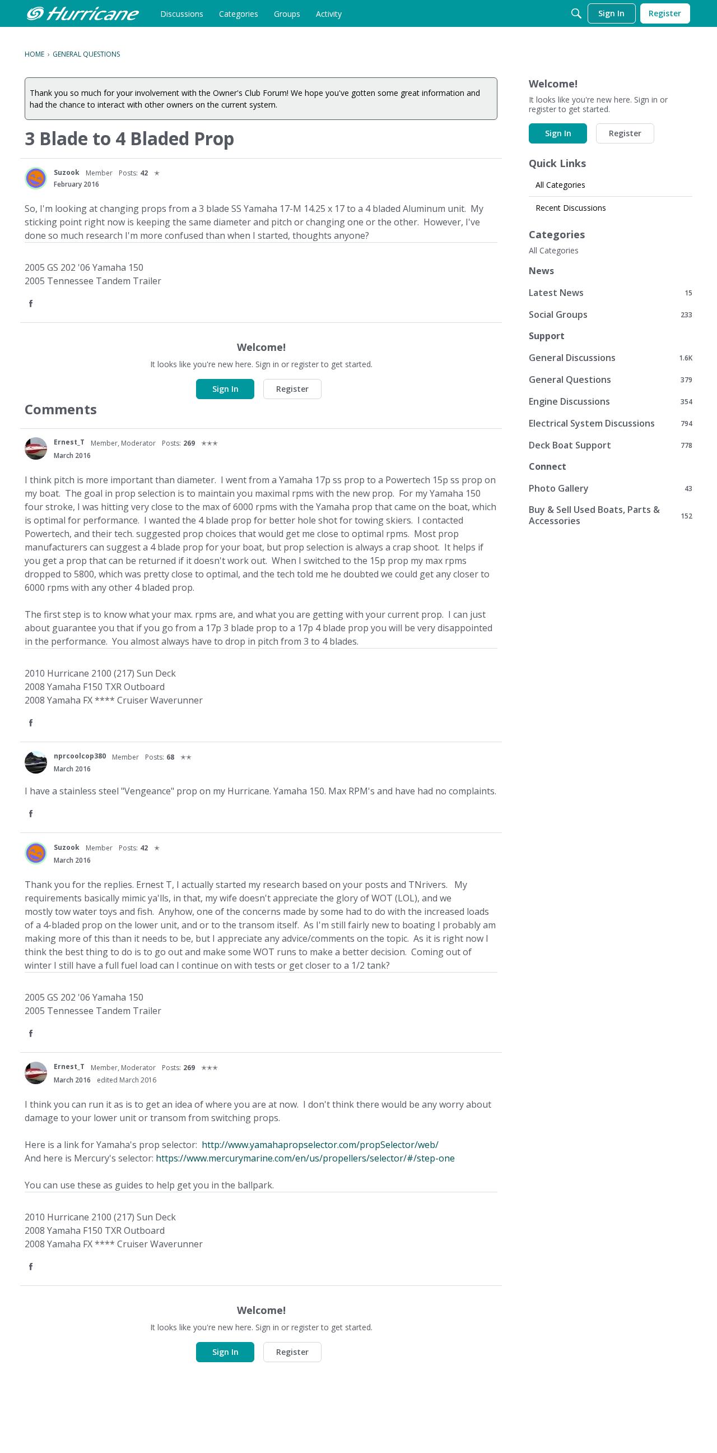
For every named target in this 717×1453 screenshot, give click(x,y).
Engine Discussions (610, 401)
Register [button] (292, 388)
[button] (32, 304)
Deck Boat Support (610, 445)
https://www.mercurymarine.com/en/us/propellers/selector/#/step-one (305, 1158)
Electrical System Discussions (610, 423)
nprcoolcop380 (80, 756)
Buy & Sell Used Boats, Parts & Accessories (610, 515)
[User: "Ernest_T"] (36, 448)
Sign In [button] (225, 388)
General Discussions (610, 357)
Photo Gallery (610, 488)
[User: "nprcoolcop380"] (36, 762)
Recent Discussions (571, 207)
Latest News (610, 292)
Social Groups (610, 314)
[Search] (576, 13)
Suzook (67, 172)
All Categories (560, 184)
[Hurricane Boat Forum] (83, 13)
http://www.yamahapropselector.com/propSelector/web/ (320, 1145)
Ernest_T (69, 442)
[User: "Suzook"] (36, 178)
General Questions (610, 379)
